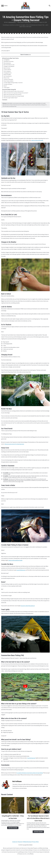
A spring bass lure (31, 758)
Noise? (5, 86)
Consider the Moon (8, 84)
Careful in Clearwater (8, 79)
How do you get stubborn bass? (10, 97)
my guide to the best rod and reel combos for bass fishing (30, 772)
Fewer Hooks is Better (8, 81)
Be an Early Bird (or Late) (9, 64)
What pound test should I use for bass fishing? (14, 96)
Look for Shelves (7, 69)
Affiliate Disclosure (27, 841)
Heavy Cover (6, 77)
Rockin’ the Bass (7, 74)
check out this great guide (37, 140)
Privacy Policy (35, 841)
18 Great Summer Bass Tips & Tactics (10, 58)
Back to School (7, 68)
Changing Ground (7, 72)
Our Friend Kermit (8, 76)
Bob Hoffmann (12, 22)
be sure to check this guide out (28, 605)
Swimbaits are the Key (9, 61)
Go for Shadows (7, 71)
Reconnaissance (7, 63)
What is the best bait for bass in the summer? (14, 91)
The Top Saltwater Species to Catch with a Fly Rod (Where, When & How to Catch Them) (38, 818)
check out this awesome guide (15, 560)
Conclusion (4, 99)
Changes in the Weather (9, 66)
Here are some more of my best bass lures (14, 444)
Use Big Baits (7, 59)
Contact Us (14, 841)
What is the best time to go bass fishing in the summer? (16, 92)
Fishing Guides (27, 22)
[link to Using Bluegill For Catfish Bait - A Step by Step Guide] (12, 805)
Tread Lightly (7, 87)
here (15, 106)
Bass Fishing (21, 22)
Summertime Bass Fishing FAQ (9, 89)
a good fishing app (21, 570)
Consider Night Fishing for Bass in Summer (13, 82)
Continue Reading (12, 828)
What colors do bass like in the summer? (12, 94)
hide (30, 54)
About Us (20, 841)
